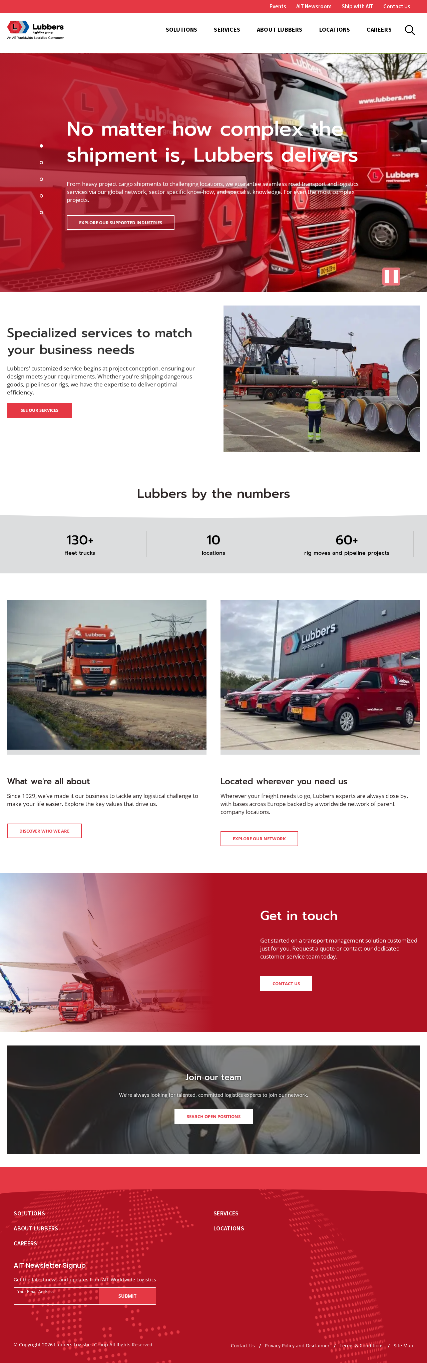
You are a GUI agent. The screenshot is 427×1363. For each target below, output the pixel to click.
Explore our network (259, 839)
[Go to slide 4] (42, 197)
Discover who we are (44, 831)
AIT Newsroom (314, 7)
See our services (39, 410)
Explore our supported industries (120, 223)
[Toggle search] (410, 30)
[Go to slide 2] (42, 163)
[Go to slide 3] (42, 180)
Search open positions (214, 1116)
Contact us (286, 984)
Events (278, 7)
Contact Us (396, 6)
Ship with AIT (357, 7)
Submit (127, 1296)
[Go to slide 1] (42, 147)
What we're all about (48, 781)
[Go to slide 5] (42, 213)
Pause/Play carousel (391, 277)
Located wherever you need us (284, 781)
